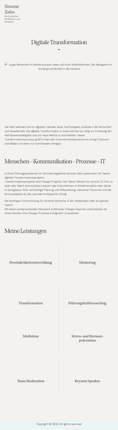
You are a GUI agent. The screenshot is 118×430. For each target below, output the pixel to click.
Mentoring (87, 262)
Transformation (31, 303)
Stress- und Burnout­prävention (87, 338)
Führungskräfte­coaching (87, 303)
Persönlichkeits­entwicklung (30, 262)
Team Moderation (30, 381)
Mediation (31, 336)
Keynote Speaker (87, 381)
